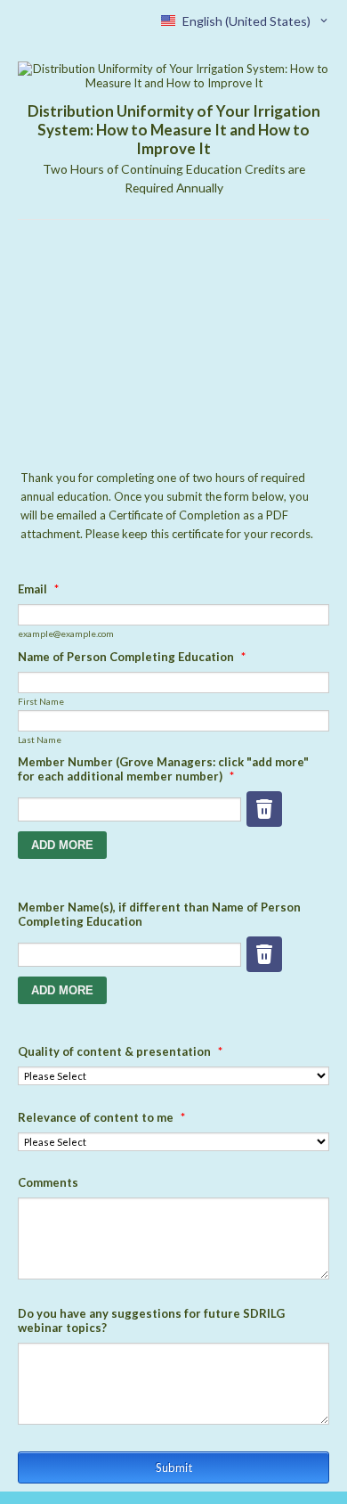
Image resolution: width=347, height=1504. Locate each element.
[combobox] (245, 20)
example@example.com (66, 633)
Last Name (39, 739)
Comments (48, 1182)
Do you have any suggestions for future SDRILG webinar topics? (151, 1320)
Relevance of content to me (101, 1117)
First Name (41, 701)
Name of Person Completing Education (132, 657)
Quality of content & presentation (120, 1051)
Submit (174, 1467)
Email (38, 589)
